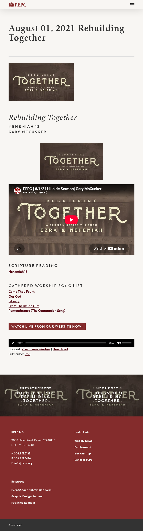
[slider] (127, 341)
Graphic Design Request (27, 496)
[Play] (13, 343)
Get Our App (82, 453)
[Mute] (119, 343)
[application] (71, 343)
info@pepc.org (23, 463)
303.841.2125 (22, 453)
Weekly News (83, 441)
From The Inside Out (24, 306)
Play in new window (36, 349)
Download (60, 349)
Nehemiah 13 (18, 271)
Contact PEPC (83, 460)
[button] (132, 4)
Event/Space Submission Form (31, 490)
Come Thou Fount (22, 291)
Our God (15, 296)
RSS (27, 354)
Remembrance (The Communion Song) (37, 310)
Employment (82, 447)
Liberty (14, 301)
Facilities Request (23, 502)
